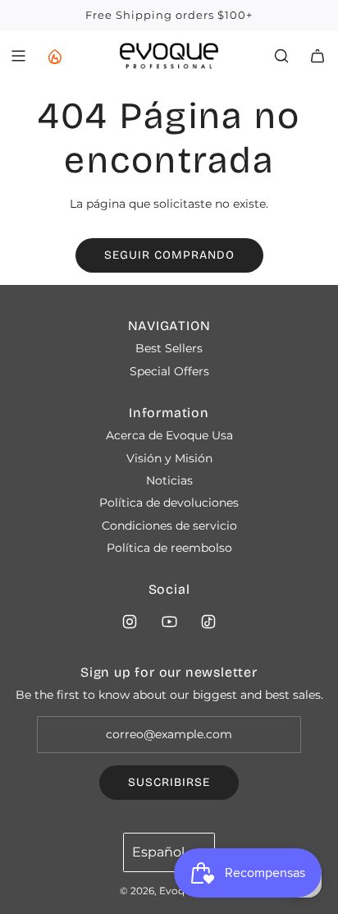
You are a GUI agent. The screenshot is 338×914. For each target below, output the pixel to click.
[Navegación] (18, 56)
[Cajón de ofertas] (54, 56)
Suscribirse (169, 782)
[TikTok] (208, 622)
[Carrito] (317, 56)
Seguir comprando (169, 255)
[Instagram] (130, 622)
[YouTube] (169, 622)
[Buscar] (281, 56)
